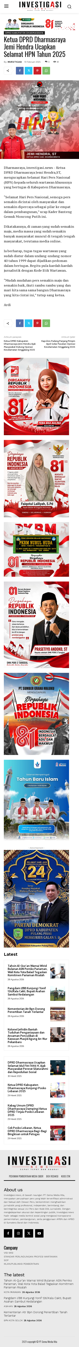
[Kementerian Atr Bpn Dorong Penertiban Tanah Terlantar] (57, 1014)
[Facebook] (20, 71)
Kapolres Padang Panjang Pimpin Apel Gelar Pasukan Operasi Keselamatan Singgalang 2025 (58, 343)
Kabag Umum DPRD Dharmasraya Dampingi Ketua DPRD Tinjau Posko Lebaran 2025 (27, 1110)
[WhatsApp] (46, 71)
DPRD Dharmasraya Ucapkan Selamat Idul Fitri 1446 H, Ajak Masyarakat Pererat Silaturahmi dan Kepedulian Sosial (28, 1067)
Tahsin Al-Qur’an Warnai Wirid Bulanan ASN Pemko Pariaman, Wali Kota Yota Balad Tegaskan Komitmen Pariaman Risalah (28, 970)
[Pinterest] (37, 71)
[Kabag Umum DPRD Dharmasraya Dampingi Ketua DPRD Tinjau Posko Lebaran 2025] (57, 1110)
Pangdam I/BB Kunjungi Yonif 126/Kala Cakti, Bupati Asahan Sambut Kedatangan (27, 991)
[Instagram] (18, 1233)
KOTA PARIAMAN (12, 1292)
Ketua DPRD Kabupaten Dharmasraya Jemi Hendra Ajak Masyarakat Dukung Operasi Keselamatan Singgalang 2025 (20, 345)
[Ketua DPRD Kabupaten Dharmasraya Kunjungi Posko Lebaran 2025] (57, 1090)
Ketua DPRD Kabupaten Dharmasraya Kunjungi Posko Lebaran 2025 (27, 1088)
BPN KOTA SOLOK (13, 1320)
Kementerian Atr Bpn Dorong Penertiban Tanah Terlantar (26, 1010)
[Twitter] (28, 71)
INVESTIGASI (15, 62)
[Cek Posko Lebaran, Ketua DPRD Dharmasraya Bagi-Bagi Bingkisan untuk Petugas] (57, 1133)
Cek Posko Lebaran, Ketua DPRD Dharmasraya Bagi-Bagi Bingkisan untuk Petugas (27, 1131)
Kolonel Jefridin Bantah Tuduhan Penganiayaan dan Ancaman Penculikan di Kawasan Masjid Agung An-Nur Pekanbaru (27, 1036)
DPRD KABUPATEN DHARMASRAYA (24, 33)
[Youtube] (39, 1233)
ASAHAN (8, 1306)
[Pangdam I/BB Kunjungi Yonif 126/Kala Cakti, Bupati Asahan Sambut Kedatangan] (57, 993)
